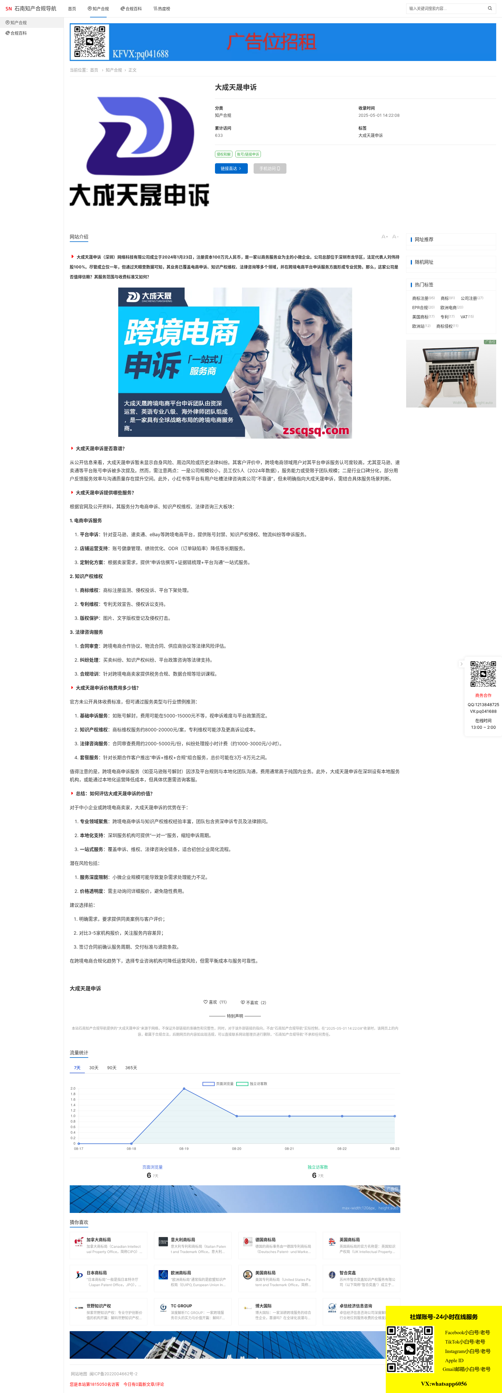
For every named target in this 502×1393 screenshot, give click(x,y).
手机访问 (267, 168)
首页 (72, 8)
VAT (464, 316)
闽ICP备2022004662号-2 (113, 1373)
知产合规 (101, 8)
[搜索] (491, 8)
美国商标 (420, 316)
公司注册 (469, 298)
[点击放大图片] (139, 152)
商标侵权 (444, 326)
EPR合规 (420, 307)
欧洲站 (418, 326)
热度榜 (164, 8)
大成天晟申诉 (370, 135)
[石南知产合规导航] (9, 9)
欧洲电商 (448, 307)
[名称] (283, 42)
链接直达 (229, 168)
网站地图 (79, 1373)
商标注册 (420, 298)
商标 (445, 298)
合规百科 (134, 8)
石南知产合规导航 (35, 9)
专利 (444, 316)
